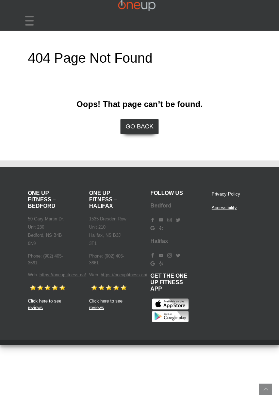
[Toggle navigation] (29, 21)
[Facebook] (152, 219)
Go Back (139, 126)
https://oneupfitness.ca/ (62, 274)
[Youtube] (161, 219)
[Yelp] (161, 227)
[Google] (152, 227)
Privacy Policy (226, 194)
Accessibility (224, 207)
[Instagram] (169, 219)
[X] (178, 219)
